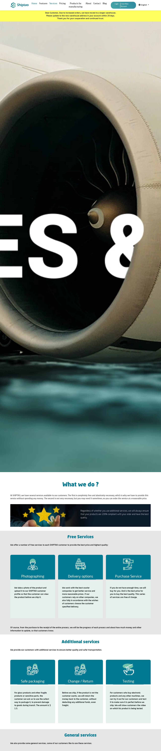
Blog (105, 4)
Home (34, 4)
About (88, 4)
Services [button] (53, 4)
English (143, 5)
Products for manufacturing (76, 5)
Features (43, 4)
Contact (97, 4)
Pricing (62, 4)
